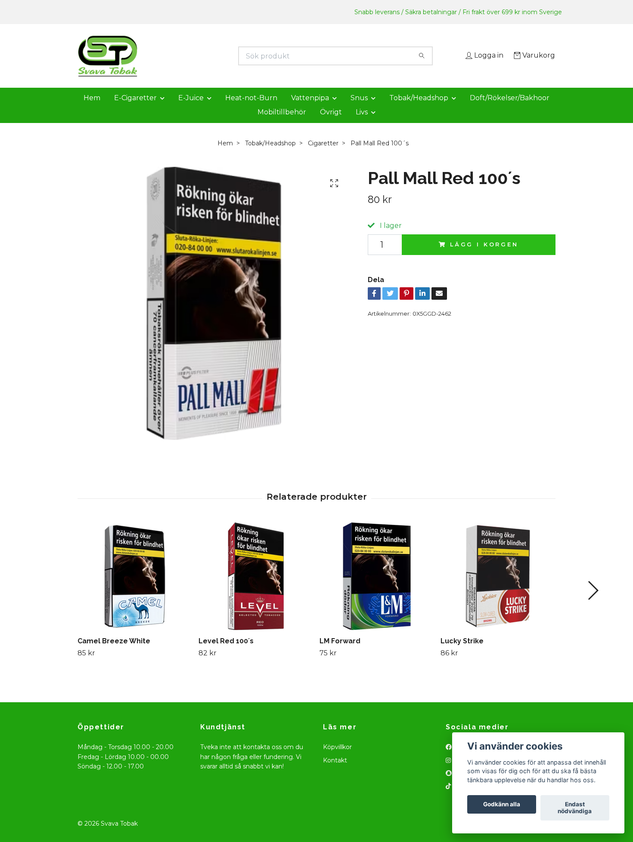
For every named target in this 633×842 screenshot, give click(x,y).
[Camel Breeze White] (135, 588)
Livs (362, 124)
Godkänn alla (501, 804)
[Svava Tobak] (197, 56)
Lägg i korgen (484, 256)
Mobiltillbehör (282, 124)
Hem (92, 110)
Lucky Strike (462, 653)
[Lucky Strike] (498, 588)
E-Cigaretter (135, 110)
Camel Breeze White (114, 653)
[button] (593, 602)
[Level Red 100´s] (256, 588)
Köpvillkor (337, 759)
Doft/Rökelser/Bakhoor (509, 110)
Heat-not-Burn (251, 110)
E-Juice (191, 110)
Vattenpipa (310, 110)
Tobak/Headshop (418, 110)
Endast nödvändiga (575, 808)
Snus (359, 110)
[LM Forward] (377, 588)
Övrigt (331, 124)
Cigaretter (323, 155)
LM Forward (340, 653)
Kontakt (335, 772)
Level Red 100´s (226, 653)
